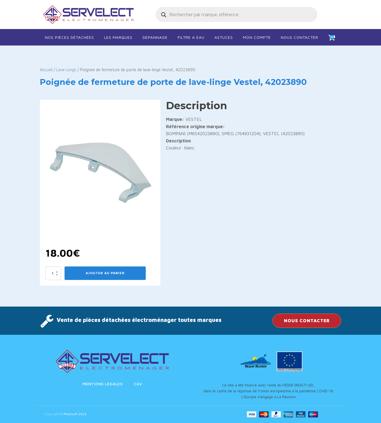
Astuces (223, 37)
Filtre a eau (191, 37)
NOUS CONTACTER (307, 320)
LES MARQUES (118, 37)
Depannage (155, 37)
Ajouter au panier (105, 273)
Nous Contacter (299, 37)
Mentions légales (103, 383)
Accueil (46, 69)
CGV (138, 383)
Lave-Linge (66, 69)
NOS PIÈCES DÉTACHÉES (69, 37)
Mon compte (257, 37)
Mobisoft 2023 (75, 414)
